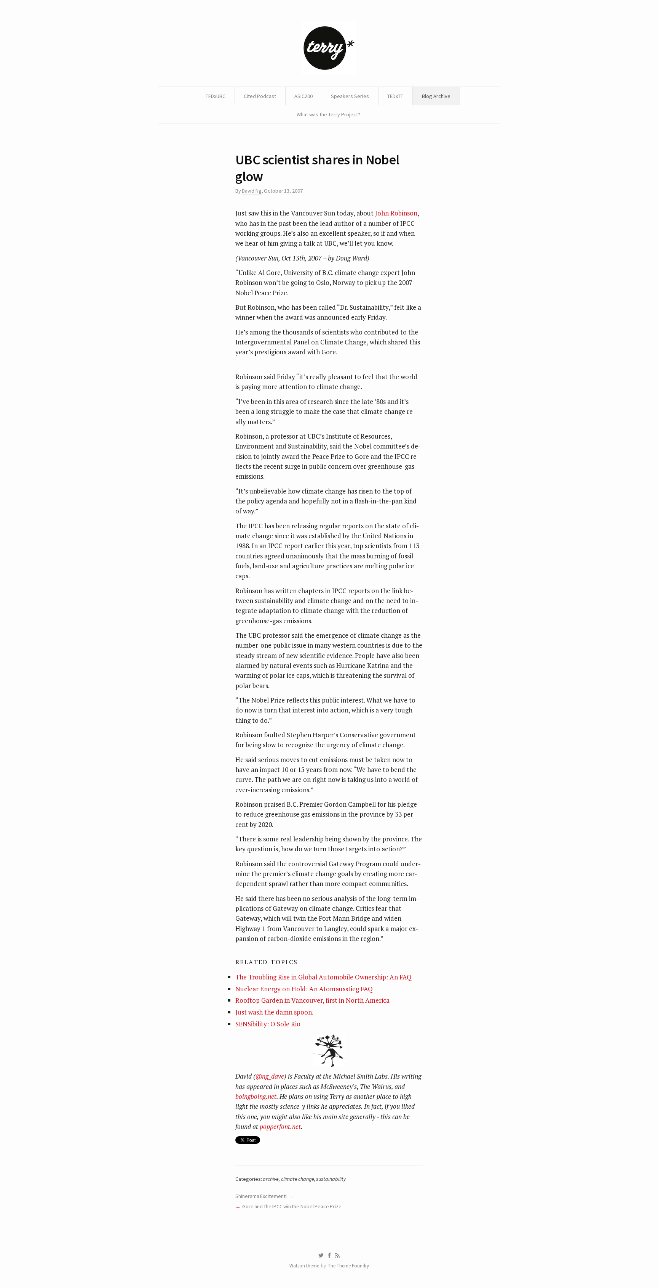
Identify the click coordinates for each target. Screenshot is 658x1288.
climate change (297, 1178)
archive (271, 1178)
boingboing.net (255, 1096)
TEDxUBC (215, 96)
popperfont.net (280, 1126)
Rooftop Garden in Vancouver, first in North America (312, 1000)
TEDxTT (395, 96)
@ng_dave (270, 1076)
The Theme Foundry (348, 1265)
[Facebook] (329, 1256)
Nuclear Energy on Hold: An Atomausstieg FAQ (304, 988)
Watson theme (304, 1265)
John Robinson (396, 213)
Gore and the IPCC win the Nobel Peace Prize (292, 1206)
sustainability (331, 1178)
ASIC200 (303, 96)
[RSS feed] (337, 1256)
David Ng (251, 190)
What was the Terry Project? (328, 114)
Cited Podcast (260, 96)
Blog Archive (436, 96)
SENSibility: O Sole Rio (267, 1023)
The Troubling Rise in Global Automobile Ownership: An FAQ (323, 977)
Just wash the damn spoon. (274, 1012)
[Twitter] (321, 1256)
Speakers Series (350, 96)
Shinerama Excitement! (261, 1196)
